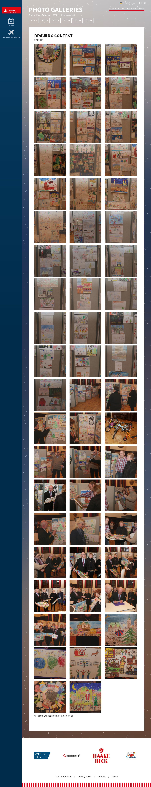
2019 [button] (33, 20)
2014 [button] (88, 20)
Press (115, 776)
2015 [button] (77, 20)
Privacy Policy (84, 776)
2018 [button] (44, 20)
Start (31, 15)
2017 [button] (55, 20)
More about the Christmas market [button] (126, 8)
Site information (63, 776)
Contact (102, 776)
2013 (55, 15)
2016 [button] (66, 20)
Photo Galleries (43, 15)
